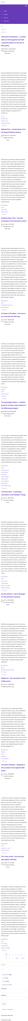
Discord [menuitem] (6, 17)
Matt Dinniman (5, 394)
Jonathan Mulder (5, 123)
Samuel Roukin (5, 307)
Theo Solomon (4, 583)
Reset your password (7, 1009)
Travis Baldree (5, 758)
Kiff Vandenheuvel (6, 485)
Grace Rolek (4, 483)
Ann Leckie (4, 209)
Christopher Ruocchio (6, 305)
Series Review (5, 984)
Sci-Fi (2, 116)
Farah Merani (4, 479)
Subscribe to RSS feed (7, 1015)
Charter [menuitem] (6, 14)
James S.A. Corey (5, 848)
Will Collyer (4, 474)
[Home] (3, 2)
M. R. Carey (4, 581)
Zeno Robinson (5, 481)
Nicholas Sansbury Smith (7, 670)
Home (2, 26)
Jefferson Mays (5, 850)
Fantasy (3, 389)
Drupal (9, 1020)
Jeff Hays (3, 396)
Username (3, 988)
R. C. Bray (3, 672)
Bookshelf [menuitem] (6, 21)
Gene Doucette (5, 470)
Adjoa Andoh (4, 212)
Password (3, 995)
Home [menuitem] (5, 11)
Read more (4, 125)
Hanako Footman (5, 587)
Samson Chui (4, 121)
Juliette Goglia (5, 476)
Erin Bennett (4, 472)
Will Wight (3, 756)
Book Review (4, 118)
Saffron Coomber (5, 585)
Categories (3, 29)
